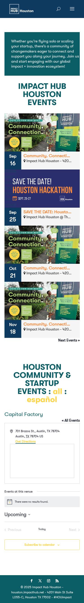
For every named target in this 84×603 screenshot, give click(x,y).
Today (42, 529)
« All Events (71, 420)
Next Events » (69, 340)
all (57, 391)
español (42, 399)
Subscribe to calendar (39, 544)
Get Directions (25, 441)
